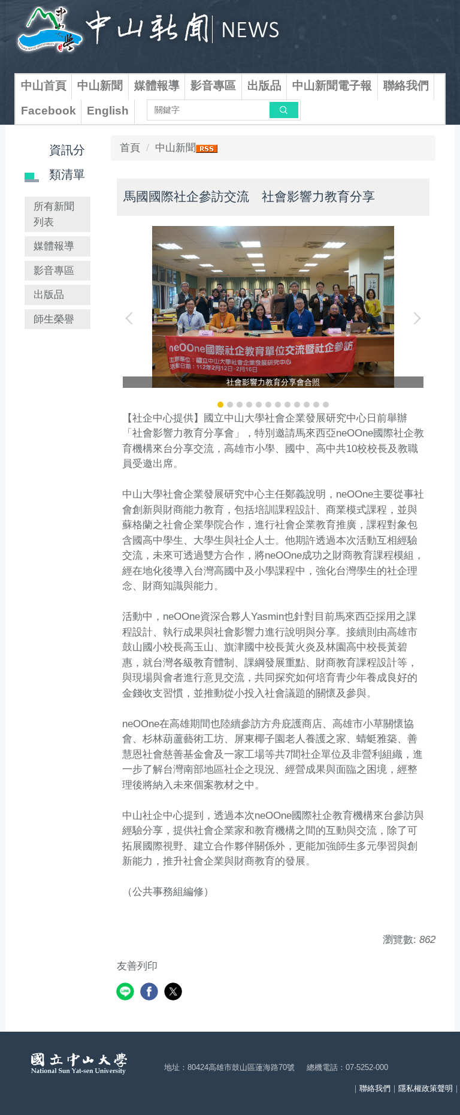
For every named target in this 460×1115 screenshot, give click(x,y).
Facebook (48, 110)
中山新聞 (100, 85)
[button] (132, 318)
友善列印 (137, 966)
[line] (126, 993)
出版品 (264, 85)
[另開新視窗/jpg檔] (273, 307)
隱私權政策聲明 (425, 1088)
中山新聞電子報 (332, 85)
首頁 (130, 147)
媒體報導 (157, 85)
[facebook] (150, 993)
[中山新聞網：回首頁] (148, 33)
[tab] (220, 405)
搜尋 (284, 109)
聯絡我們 (406, 85)
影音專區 (213, 85)
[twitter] (174, 993)
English (108, 110)
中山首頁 (43, 85)
